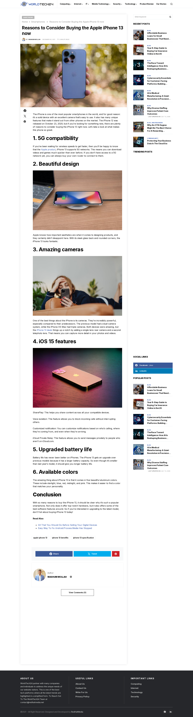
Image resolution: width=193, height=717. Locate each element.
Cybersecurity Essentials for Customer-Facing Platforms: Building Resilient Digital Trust (159, 81)
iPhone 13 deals (44, 330)
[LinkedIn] (170, 711)
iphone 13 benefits (60, 538)
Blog (149, 30)
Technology (137, 692)
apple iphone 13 (40, 538)
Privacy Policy (82, 696)
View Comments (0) (77, 592)
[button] (171, 4)
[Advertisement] (74, 629)
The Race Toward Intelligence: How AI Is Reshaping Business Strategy (157, 66)
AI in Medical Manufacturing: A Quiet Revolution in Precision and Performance (158, 96)
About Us (80, 684)
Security (135, 696)
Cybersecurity (152, 138)
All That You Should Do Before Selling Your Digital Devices (67, 525)
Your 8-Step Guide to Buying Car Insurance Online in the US (157, 51)
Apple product (48, 149)
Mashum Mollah (57, 577)
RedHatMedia (77, 712)
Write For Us (81, 692)
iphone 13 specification (83, 538)
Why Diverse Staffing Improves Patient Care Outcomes (157, 111)
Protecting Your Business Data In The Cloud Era (159, 142)
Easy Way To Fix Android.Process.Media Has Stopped (65, 528)
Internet (134, 688)
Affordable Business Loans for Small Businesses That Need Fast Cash (157, 36)
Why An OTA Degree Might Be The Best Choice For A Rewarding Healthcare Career (159, 128)
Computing (136, 684)
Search (170, 16)
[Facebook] (165, 711)
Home (25, 22)
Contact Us (80, 688)
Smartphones (28, 17)
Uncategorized (157, 122)
